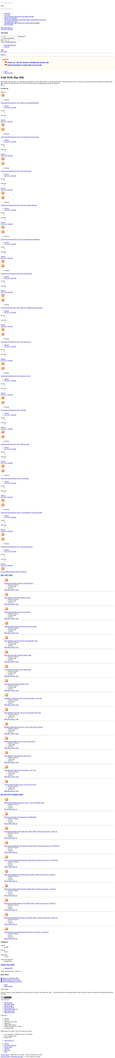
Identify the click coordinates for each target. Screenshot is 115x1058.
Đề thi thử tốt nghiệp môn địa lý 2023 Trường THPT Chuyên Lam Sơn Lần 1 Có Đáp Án (29, 903)
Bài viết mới (7, 16)
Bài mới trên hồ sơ (17, 16)
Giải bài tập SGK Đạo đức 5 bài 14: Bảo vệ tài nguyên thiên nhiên (20, 103)
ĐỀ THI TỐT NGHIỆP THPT (12, 795)
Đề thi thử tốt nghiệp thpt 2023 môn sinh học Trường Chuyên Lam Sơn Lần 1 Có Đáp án (29, 874)
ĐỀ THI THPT (8, 24)
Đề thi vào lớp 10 (9, 1007)
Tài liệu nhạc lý (5, 1055)
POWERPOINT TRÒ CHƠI (12, 23)
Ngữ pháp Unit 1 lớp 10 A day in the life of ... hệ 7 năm (20, 770)
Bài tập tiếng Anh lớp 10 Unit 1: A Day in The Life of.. (20, 741)
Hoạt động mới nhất (28, 16)
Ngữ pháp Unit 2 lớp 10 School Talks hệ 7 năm (17, 655)
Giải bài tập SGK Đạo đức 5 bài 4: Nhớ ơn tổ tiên (15, 444)
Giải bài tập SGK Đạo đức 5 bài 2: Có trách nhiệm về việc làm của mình (21, 512)
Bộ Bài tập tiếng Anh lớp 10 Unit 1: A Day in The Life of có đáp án (23, 727)
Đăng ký (6, 47)
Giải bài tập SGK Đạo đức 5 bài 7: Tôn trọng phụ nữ (16, 342)
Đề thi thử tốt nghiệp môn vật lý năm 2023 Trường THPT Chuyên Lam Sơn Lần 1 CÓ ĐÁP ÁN (31, 846)
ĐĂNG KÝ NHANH (10, 18)
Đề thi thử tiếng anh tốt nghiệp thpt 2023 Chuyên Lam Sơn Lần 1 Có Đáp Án (26, 932)
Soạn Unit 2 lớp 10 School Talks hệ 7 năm (16, 684)
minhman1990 (8, 968)
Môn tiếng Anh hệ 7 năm (11, 590)
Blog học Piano (5, 1056)
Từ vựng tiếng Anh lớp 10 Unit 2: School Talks (17, 669)
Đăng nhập (4, 51)
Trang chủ (7, 13)
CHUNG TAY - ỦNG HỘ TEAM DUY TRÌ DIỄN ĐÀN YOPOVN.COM (28, 62)
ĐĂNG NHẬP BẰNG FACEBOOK (15, 20)
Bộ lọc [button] (2, 85)
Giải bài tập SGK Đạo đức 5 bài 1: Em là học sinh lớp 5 (17, 547)
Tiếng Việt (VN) (9, 1040)
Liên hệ (6, 1043)
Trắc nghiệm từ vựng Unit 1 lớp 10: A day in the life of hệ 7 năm (22, 712)
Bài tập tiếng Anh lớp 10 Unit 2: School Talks (17, 612)
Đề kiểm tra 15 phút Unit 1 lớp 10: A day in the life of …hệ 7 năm (23, 698)
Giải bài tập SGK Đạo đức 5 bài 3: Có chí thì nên (15, 478)
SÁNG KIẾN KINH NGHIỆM (30, 23)
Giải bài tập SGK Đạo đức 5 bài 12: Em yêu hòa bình (16, 171)
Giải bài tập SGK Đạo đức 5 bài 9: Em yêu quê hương (16, 273)
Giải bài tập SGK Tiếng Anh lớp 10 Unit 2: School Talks (20, 626)
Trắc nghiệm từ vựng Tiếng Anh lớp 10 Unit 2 (17, 597)
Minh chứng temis (9, 1012)
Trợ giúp (6, 1048)
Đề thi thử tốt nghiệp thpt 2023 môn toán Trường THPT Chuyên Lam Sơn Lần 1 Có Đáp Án (30, 831)
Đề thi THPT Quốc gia (10, 1009)
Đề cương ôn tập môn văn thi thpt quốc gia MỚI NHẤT (20, 817)
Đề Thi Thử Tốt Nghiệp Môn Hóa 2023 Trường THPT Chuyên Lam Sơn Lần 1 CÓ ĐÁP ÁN (31, 860)
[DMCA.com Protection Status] (6, 998)
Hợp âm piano (8, 1002)
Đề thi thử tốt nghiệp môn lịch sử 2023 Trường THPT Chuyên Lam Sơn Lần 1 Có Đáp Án (30, 889)
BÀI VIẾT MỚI (6, 575)
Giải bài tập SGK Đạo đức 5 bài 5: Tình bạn (13, 410)
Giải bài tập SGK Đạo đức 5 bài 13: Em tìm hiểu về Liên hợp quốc (20, 137)
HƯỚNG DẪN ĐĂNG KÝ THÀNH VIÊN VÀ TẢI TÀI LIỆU (24, 65)
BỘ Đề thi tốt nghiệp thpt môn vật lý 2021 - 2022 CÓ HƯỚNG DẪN (24, 803)
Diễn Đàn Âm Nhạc (17, 1056)
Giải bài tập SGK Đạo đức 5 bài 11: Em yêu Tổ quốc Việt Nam (19, 205)
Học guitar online (9, 1004)
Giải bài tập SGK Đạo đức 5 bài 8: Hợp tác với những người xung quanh (21, 307)
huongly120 (7, 961)
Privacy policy (8, 1047)
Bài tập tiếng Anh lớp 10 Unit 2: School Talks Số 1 (18, 583)
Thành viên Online (8, 965)
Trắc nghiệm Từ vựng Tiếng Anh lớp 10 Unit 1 (17, 756)
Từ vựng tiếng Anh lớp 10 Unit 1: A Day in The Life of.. (20, 784)
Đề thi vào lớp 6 (8, 1006)
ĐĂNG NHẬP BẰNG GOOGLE (36, 20)
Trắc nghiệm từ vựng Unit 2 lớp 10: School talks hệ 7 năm (20, 641)
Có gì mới (7, 15)
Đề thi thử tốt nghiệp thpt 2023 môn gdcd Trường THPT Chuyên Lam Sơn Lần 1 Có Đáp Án (31, 918)
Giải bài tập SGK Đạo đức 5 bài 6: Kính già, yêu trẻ (15, 376)
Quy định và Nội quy (10, 1045)
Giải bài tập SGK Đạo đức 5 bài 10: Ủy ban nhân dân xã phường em (20, 239)
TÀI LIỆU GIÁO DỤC (11, 21)
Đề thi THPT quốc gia (10, 809)
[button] (2, 6)
